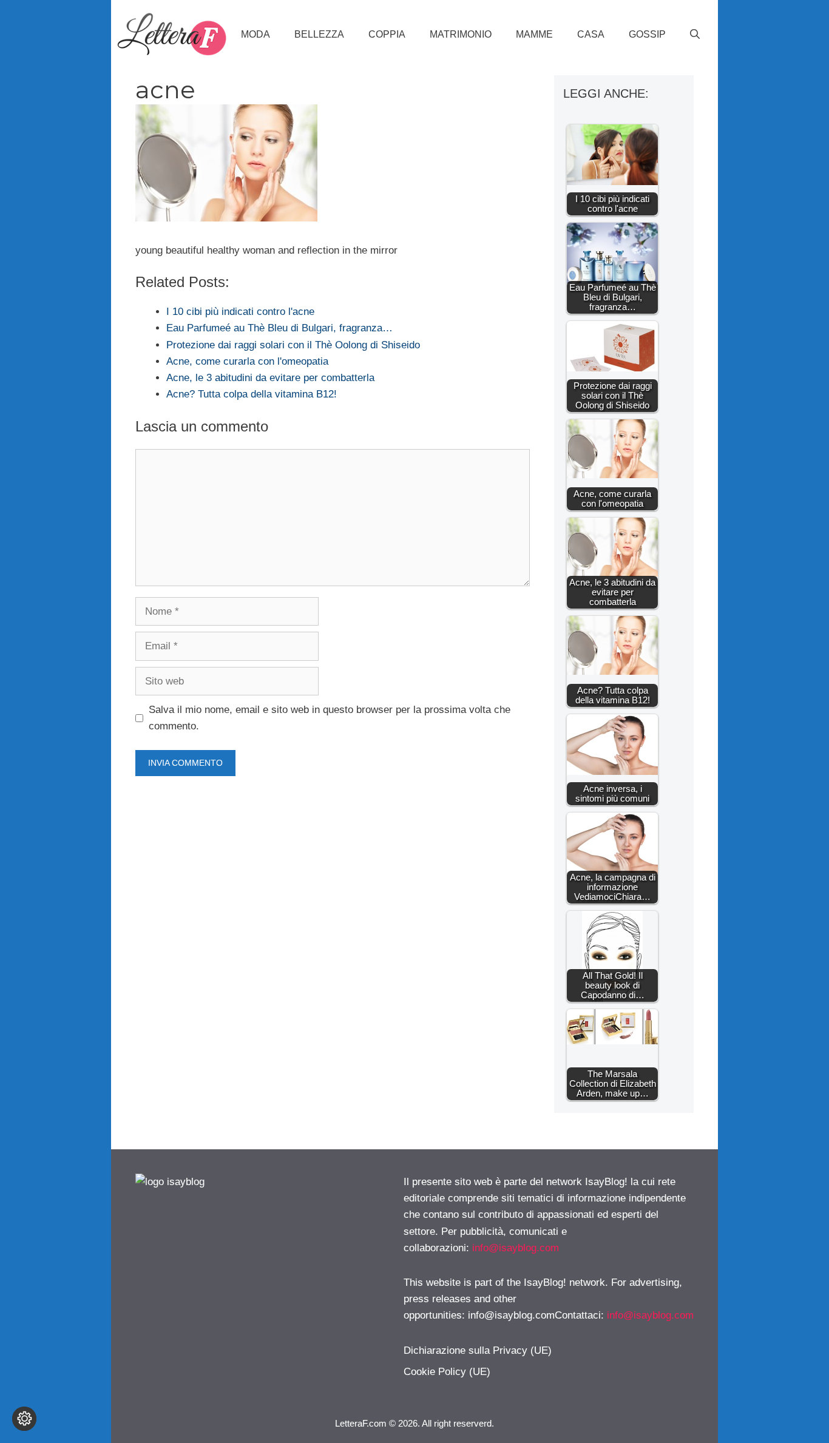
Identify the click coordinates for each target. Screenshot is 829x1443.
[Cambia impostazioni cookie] (24, 1419)
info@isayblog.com (515, 1248)
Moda (255, 34)
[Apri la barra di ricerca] (695, 34)
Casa (590, 34)
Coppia (386, 34)
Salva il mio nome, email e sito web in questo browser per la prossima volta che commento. (329, 718)
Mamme (534, 34)
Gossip (647, 34)
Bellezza (319, 34)
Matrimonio (461, 34)
